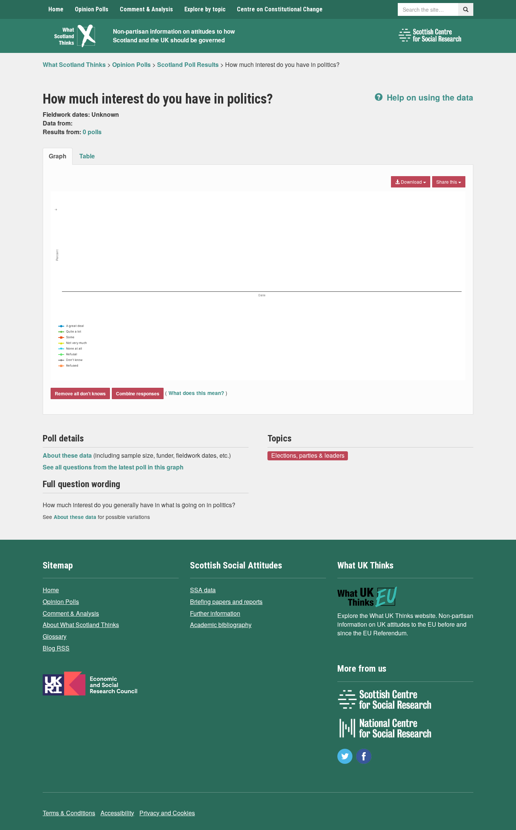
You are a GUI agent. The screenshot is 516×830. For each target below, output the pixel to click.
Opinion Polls (91, 9)
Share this (447, 181)
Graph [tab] (57, 156)
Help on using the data (429, 97)
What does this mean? (196, 392)
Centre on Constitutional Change (280, 9)
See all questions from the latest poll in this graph (113, 467)
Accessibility (117, 812)
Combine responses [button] (137, 393)
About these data (68, 455)
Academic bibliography (221, 624)
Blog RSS (56, 648)
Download (411, 181)
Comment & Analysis (146, 9)
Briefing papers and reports (226, 601)
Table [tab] (87, 156)
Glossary (54, 636)
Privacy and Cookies (167, 812)
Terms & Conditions (69, 812)
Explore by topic (205, 9)
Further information (215, 613)
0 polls (92, 131)
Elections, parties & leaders (308, 455)
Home (55, 9)
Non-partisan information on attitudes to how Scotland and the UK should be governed (174, 35)
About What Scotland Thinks (81, 624)
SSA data (203, 589)
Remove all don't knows (80, 393)
